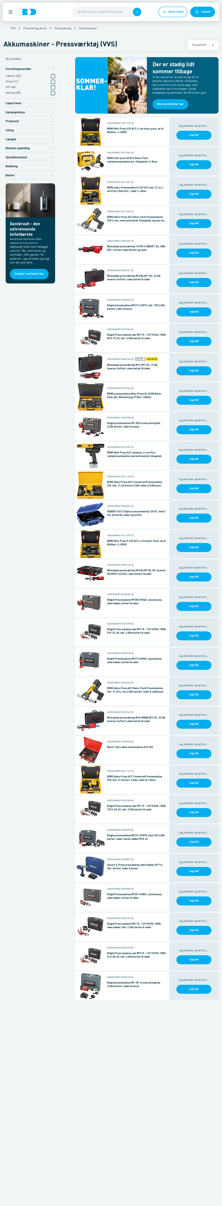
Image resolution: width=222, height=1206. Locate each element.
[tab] (30, 69)
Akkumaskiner (88, 28)
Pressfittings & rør (35, 28)
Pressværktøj (62, 28)
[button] (10, 12)
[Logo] (28, 12)
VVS (13, 28)
